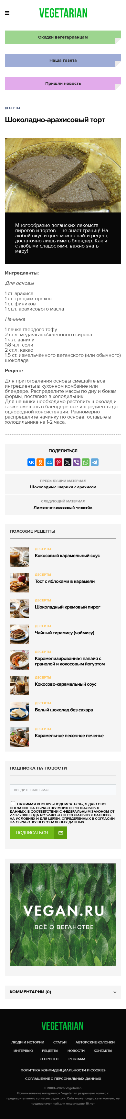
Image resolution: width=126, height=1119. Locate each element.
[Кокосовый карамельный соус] (19, 557)
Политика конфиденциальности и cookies (63, 1070)
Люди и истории (27, 1042)
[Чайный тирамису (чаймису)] (19, 634)
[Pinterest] (58, 462)
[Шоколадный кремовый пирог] (19, 608)
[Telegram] (95, 462)
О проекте (49, 1059)
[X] (67, 462)
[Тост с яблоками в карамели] (19, 582)
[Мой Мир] (49, 462)
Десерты (12, 108)
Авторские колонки (95, 1042)
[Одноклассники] (40, 462)
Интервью (23, 1051)
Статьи (60, 1042)
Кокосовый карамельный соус (67, 556)
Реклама (77, 1059)
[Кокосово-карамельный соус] (19, 685)
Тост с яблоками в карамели (65, 581)
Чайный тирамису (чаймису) (64, 633)
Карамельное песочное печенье (69, 736)
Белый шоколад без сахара (64, 710)
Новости (76, 1051)
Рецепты (50, 1051)
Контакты (103, 1051)
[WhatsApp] (85, 462)
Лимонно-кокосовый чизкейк (63, 507)
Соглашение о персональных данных (63, 1079)
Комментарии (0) (30, 992)
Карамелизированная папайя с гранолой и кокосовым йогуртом (70, 661)
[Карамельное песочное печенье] (19, 737)
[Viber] (76, 462)
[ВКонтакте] (31, 462)
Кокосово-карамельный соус (65, 684)
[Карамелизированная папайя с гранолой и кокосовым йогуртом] (19, 660)
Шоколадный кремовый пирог (67, 607)
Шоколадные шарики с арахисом (63, 487)
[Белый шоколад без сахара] (19, 711)
